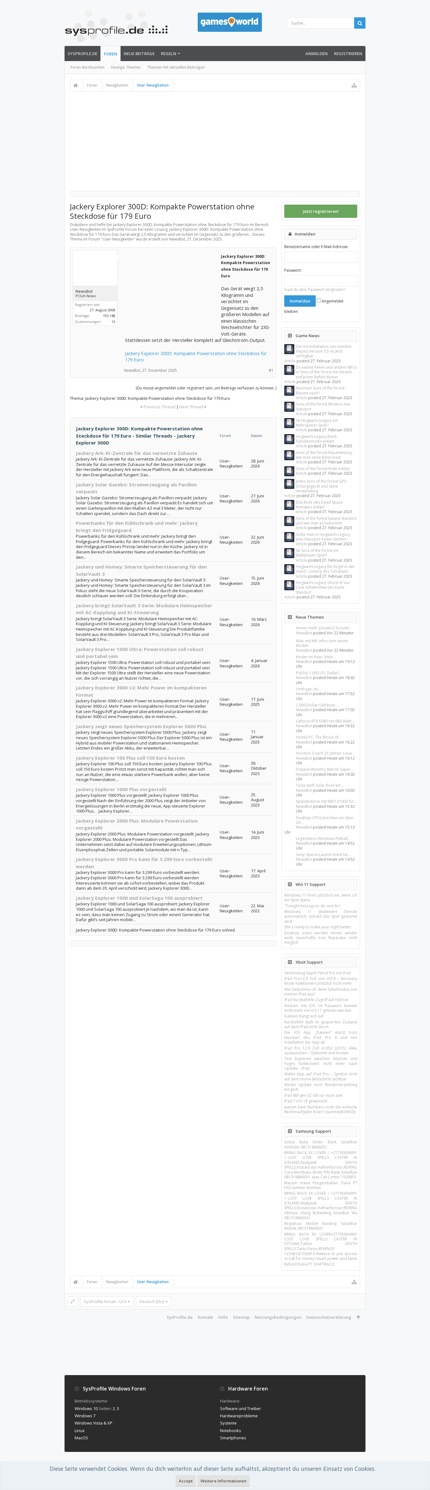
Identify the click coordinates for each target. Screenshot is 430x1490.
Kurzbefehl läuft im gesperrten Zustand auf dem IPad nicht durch (320, 1024)
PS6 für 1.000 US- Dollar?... (319, 673)
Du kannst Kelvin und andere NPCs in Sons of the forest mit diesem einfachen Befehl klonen (326, 372)
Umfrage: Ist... (308, 689)
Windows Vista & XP (93, 1423)
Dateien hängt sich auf (304, 1016)
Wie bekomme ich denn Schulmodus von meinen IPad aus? (320, 992)
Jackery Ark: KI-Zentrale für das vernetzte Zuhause (136, 453)
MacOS (81, 1438)
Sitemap (241, 1317)
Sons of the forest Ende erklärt (323, 468)
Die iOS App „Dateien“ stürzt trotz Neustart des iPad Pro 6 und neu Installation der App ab (320, 1037)
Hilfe (223, 1317)
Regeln (168, 53)
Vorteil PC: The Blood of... (318, 737)
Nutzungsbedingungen (278, 1317)
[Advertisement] (215, 139)
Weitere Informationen (223, 1481)
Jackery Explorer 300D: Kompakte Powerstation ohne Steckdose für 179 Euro (196, 356)
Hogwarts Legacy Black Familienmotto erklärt (316, 439)
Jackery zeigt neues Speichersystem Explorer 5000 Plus (141, 726)
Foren (110, 54)
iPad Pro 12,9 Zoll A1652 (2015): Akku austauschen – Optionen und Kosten (320, 1050)
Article (290, 361)
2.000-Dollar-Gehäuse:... (317, 705)
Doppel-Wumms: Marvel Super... (324, 769)
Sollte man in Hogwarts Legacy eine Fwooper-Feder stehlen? (323, 537)
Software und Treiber (240, 1408)
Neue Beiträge (139, 53)
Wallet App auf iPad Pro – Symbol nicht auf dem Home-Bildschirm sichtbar (320, 1076)
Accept (186, 1481)
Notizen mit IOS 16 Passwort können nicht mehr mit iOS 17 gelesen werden (320, 1008)
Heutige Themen (126, 67)
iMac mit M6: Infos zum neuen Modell (322, 643)
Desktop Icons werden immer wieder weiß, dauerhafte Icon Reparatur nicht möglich (320, 937)
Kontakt (205, 1317)
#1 (271, 370)
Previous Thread (159, 407)
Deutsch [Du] (151, 1301)
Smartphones (233, 1438)
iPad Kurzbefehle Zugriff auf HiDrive (316, 999)
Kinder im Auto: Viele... (316, 657)
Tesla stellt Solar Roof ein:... (320, 785)
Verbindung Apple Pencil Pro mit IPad (317, 973)
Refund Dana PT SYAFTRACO (309, 1264)
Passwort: (293, 270)
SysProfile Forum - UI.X (105, 1301)
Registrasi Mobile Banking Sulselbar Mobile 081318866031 (320, 1226)
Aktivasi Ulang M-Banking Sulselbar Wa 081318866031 (320, 1215)
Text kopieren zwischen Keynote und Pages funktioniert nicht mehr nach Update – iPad (320, 1063)
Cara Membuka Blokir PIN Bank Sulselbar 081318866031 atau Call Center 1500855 (320, 1175)
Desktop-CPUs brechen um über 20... (325, 820)
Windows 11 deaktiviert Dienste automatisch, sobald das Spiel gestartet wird (320, 916)
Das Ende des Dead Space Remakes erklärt (319, 505)
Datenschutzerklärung (328, 1317)
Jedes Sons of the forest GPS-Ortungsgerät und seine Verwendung (321, 486)
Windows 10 (86, 1408)
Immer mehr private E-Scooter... (324, 628)
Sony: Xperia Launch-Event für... (323, 854)
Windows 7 (85, 1416)
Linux (80, 1430)
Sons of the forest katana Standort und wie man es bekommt (326, 521)
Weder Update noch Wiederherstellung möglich (320, 1087)
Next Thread (191, 407)
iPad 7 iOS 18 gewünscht (305, 1101)
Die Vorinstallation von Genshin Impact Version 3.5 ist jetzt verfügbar (324, 351)
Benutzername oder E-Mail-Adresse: (316, 246)
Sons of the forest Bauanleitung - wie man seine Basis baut (325, 455)
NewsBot (304, 633)
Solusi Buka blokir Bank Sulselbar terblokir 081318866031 (320, 1144)
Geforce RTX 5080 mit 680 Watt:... (325, 721)
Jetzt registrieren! (321, 211)
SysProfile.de (82, 53)
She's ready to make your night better (317, 927)
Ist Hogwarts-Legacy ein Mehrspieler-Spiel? (317, 423)
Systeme (228, 1423)
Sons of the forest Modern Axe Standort (323, 406)
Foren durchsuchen (88, 67)
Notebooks (230, 1430)
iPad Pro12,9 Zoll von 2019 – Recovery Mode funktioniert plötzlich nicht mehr (320, 981)
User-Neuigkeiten (118, 239)
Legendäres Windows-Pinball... (323, 838)
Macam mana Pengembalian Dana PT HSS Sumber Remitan (320, 1185)
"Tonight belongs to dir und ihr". (313, 906)
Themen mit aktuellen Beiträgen (176, 67)
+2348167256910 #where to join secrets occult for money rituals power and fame (320, 1256)
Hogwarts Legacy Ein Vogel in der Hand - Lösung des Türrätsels (325, 569)
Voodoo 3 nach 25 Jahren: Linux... (325, 753)
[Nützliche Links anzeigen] (354, 85)
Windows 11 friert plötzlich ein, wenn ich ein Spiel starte (320, 897)
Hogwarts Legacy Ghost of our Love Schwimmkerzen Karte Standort (323, 587)
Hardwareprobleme (239, 1416)
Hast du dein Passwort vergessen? (314, 289)
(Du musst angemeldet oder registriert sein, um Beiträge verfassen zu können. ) (206, 388)
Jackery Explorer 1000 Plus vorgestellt (121, 789)
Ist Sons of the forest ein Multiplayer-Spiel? (317, 553)
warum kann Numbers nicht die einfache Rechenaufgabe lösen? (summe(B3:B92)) (320, 1109)
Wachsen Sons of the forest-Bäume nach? (321, 390)
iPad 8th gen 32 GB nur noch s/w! (313, 1095)
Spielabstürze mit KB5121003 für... (326, 801)
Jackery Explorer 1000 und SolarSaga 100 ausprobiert (139, 898)
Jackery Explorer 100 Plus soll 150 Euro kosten (130, 758)
